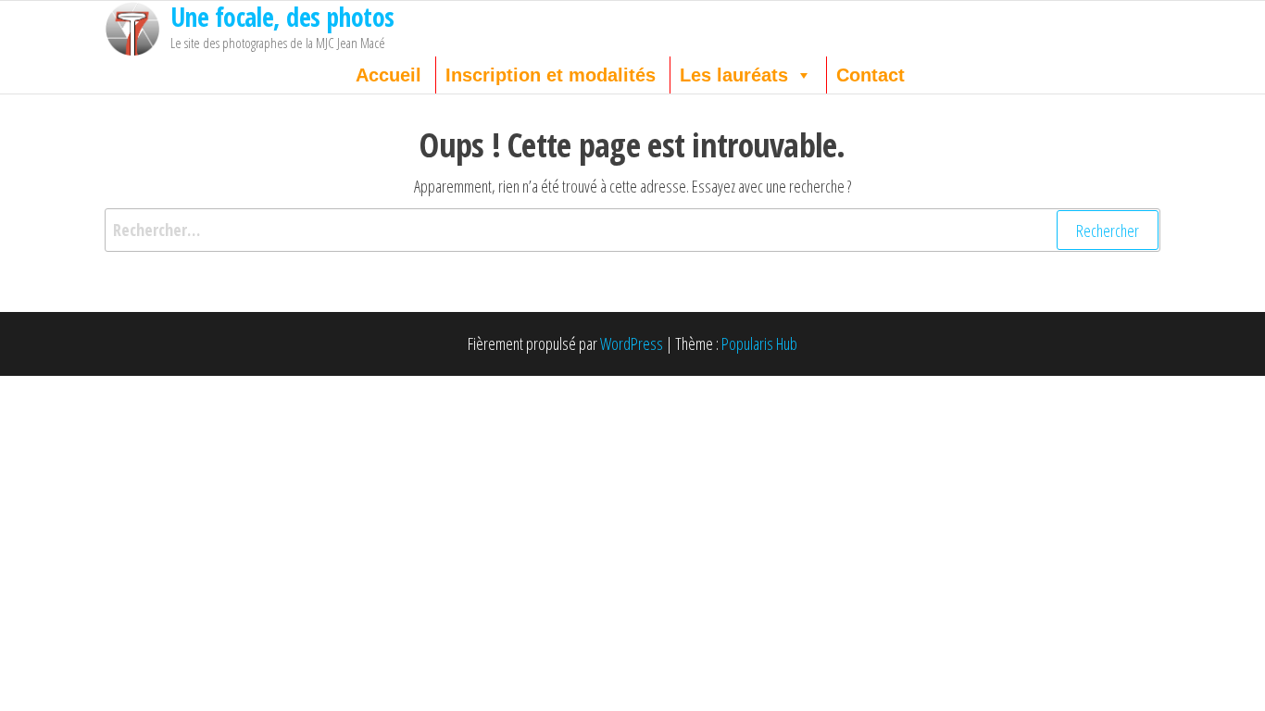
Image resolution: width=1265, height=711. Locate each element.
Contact (870, 75)
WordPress (631, 343)
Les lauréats (734, 75)
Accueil (388, 75)
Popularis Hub (759, 343)
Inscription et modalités (550, 75)
